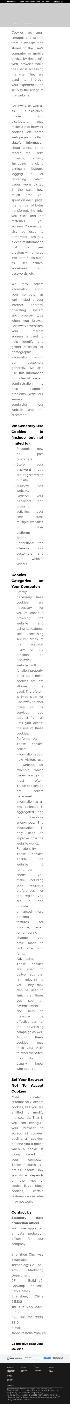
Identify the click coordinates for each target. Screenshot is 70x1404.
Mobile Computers (10, 1367)
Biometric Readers (10, 1376)
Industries (27, 1)
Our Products (22, 1)
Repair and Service (24, 1370)
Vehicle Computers (10, 1379)
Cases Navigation (38, 1370)
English (56, 1)
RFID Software (9, 1375)
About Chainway (51, 1367)
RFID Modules (9, 1374)
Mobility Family (9, 1380)
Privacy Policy (38, 1388)
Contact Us (51, 1371)
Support (43, 1)
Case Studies (32, 1)
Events (50, 1370)
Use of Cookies (50, 1388)
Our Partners (38, 1)
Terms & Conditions (44, 1388)
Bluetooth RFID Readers (10, 1371)
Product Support (23, 1367)
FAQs (22, 1371)
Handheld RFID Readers (11, 1370)
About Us (47, 1)
